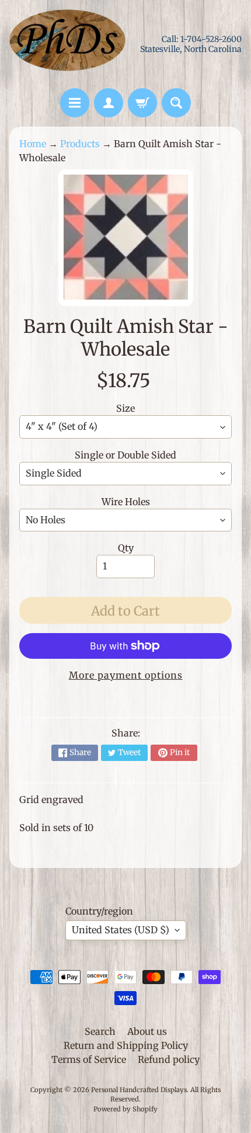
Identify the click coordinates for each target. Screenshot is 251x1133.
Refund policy (169, 1059)
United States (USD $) (120, 930)
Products (80, 144)
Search (100, 1031)
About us (147, 1031)
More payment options (126, 675)
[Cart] (142, 102)
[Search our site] (176, 102)
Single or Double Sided (125, 455)
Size (125, 408)
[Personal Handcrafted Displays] (67, 44)
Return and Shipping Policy (126, 1045)
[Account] (108, 102)
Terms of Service (88, 1059)
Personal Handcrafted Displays (139, 1090)
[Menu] (74, 102)
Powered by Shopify (125, 1109)
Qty (126, 548)
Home (32, 144)
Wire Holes (126, 502)
